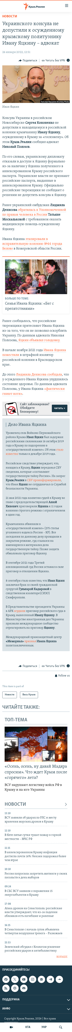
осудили (19, 611)
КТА (27, 1027)
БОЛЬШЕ (61, 957)
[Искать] (60, 1027)
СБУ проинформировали (44, 480)
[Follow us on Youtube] (23, 979)
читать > (59, 408)
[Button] (28, 60)
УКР (44, 1027)
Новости (9, 16)
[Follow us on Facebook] (6, 979)
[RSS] (6, 988)
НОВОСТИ (15, 804)
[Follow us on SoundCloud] (59, 979)
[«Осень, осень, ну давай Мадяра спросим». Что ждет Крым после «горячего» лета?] (36, 744)
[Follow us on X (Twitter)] (14, 979)
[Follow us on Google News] (41, 979)
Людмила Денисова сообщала (39, 374)
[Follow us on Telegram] (50, 979)
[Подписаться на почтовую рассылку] (23, 988)
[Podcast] (14, 988)
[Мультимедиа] (11, 1027)
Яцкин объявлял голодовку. (39, 340)
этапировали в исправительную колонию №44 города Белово (32, 244)
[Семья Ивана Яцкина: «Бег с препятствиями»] (36, 276)
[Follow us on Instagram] (32, 979)
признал (30, 641)
